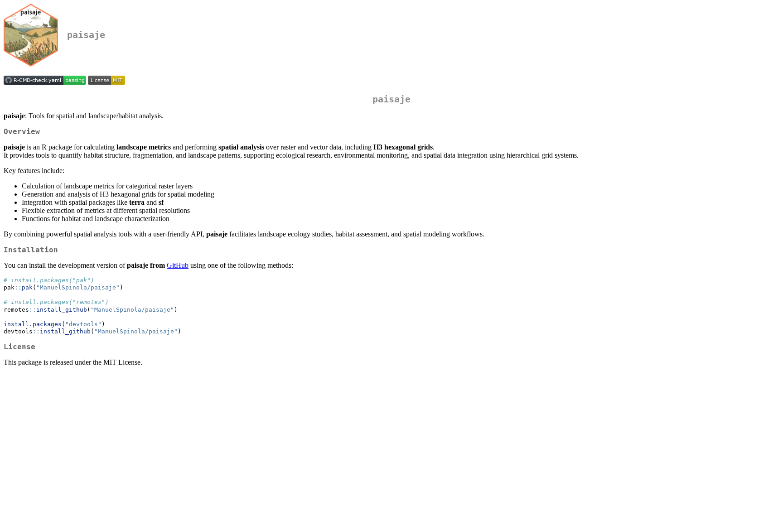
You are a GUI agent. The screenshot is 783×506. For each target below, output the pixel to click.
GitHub (177, 265)
